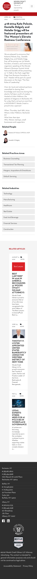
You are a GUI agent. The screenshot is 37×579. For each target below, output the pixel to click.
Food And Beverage (11, 217)
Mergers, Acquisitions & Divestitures (17, 170)
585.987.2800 (8, 471)
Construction (8, 229)
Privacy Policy (28, 566)
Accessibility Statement (12, 566)
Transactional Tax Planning (14, 164)
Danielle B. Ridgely (14, 140)
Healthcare (8, 205)
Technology (8, 194)
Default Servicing (10, 176)
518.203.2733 (8, 505)
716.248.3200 (8, 487)
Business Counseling (11, 159)
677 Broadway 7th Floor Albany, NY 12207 (8, 513)
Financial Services (10, 223)
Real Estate (8, 211)
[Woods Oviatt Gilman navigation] (31, 6)
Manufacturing (9, 199)
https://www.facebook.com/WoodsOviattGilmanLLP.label (3, 520)
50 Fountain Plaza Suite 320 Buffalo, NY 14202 (9, 495)
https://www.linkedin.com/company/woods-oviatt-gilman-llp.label (8, 520)
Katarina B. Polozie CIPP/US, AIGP (19, 132)
